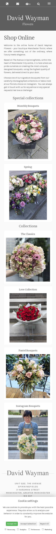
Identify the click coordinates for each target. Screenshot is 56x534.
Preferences (35, 529)
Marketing (48, 529)
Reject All (44, 523)
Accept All (12, 523)
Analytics (22, 529)
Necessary (11, 529)
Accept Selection (28, 523)
